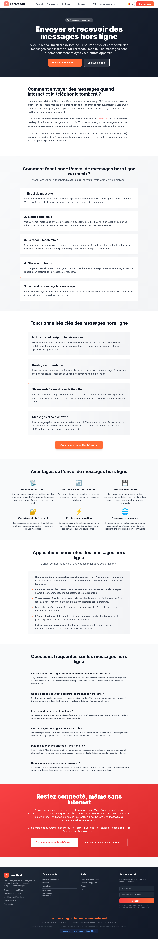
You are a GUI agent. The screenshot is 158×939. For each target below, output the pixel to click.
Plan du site (8, 904)
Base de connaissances (90, 879)
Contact (84, 886)
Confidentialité (10, 900)
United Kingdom (48, 893)
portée (64, 137)
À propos (51, 4)
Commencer (145, 4)
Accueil (39, 4)
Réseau (82, 4)
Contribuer (46, 886)
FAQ (94, 4)
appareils (105, 53)
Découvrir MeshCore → (65, 62)
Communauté (106, 4)
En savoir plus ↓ (97, 62)
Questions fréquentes (13, 894)
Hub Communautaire (50, 879)
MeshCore (103, 118)
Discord (45, 883)
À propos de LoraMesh (13, 890)
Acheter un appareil (89, 883)
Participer (67, 4)
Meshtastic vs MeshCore (14, 897)
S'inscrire (137, 901)
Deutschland (47, 896)
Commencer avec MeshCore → (79, 445)
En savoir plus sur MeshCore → (103, 842)
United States (47, 891)
